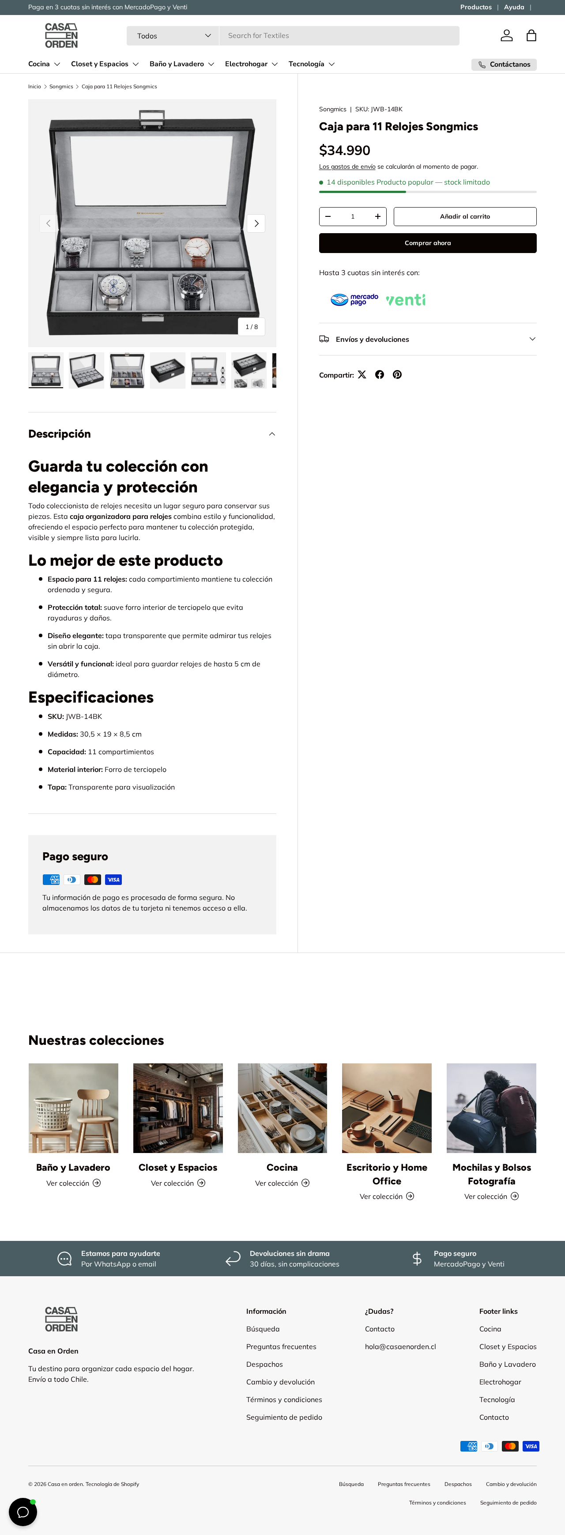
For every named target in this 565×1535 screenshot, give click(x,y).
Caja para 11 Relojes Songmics (119, 86)
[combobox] (293, 35)
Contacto (380, 1328)
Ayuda (514, 7)
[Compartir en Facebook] (379, 374)
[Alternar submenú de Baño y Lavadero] (211, 64)
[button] (531, 35)
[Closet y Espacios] (178, 1108)
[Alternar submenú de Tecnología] (331, 64)
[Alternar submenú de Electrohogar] (274, 64)
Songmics (61, 86)
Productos (476, 7)
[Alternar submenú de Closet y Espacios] (135, 64)
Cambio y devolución (280, 1381)
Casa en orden (65, 1484)
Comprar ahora (428, 242)
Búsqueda (263, 1328)
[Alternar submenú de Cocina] (57, 64)
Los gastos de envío (347, 166)
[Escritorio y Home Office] (387, 1108)
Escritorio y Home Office (387, 1173)
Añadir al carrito (465, 216)
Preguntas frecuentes (281, 1346)
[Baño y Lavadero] (73, 1108)
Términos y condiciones (284, 1399)
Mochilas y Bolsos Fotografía (491, 1173)
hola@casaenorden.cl (400, 1346)
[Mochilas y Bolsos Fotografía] (491, 1108)
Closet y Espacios (99, 64)
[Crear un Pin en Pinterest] (397, 374)
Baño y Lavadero (177, 64)
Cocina (39, 64)
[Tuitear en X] (362, 374)
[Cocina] (283, 1108)
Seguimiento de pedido (284, 1417)
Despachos (264, 1364)
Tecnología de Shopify (112, 1484)
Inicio (34, 86)
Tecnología (306, 64)
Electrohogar (246, 64)
